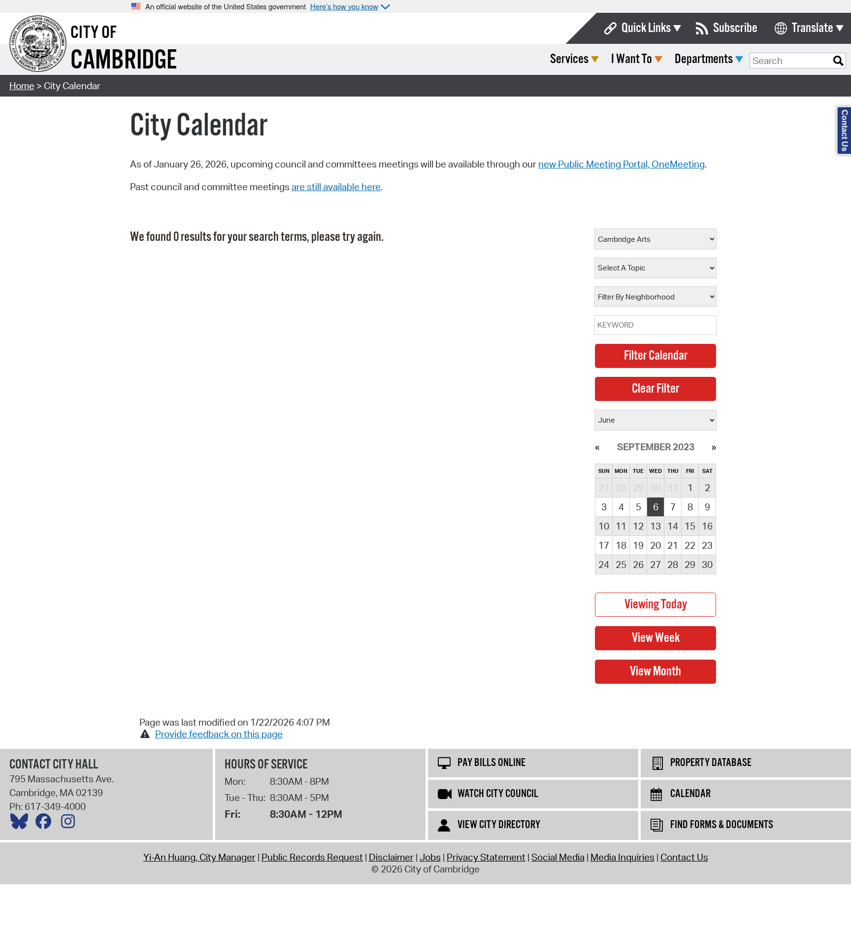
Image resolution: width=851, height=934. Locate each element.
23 (707, 545)
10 (603, 526)
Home (21, 86)
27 (655, 564)
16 (707, 526)
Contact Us (684, 857)
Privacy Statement (486, 857)
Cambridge (123, 60)
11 (621, 526)
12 (638, 526)
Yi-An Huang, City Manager (199, 857)
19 (638, 545)
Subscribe (735, 28)
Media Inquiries (622, 857)
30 (707, 564)
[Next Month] (714, 447)
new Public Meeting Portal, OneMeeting (621, 164)
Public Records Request (312, 857)
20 (655, 545)
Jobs (430, 857)
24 (603, 564)
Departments (704, 59)
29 (690, 564)
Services (569, 59)
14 (672, 526)
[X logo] (21, 824)
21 (672, 545)
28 (672, 564)
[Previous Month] (597, 447)
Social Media (558, 857)
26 (638, 564)
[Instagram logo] (70, 824)
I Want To (631, 59)
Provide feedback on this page (219, 734)
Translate (812, 28)
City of (93, 33)
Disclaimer (391, 857)
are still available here (336, 187)
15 (690, 526)
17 (603, 545)
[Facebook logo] (45, 824)
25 (621, 564)
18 (621, 545)
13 (655, 526)
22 (690, 545)
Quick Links (646, 28)
